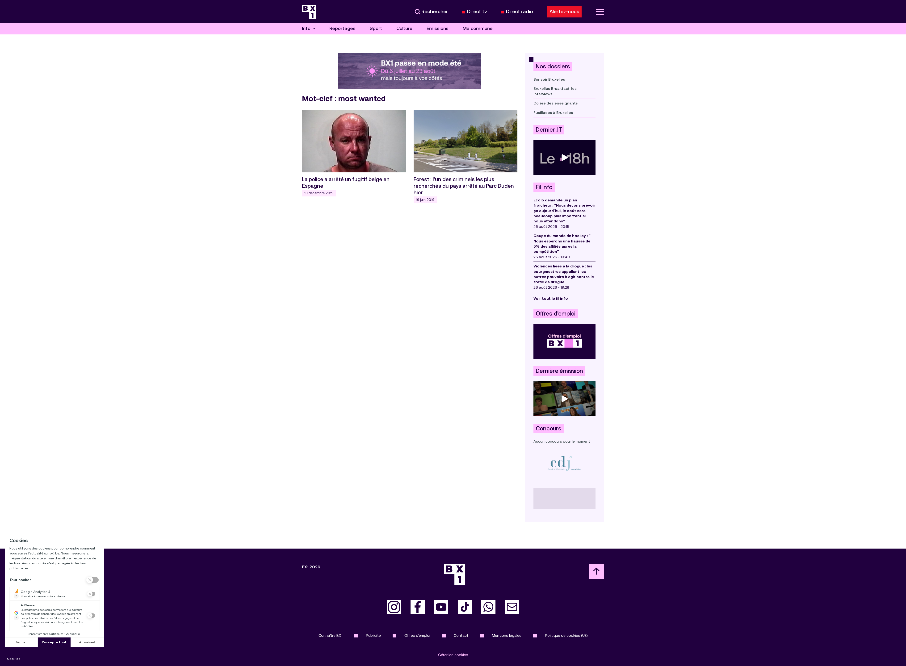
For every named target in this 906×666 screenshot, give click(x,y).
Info (306, 28)
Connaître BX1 (330, 635)
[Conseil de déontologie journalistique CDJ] (564, 463)
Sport (376, 28)
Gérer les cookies (453, 655)
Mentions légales (506, 635)
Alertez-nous (564, 11)
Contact (461, 635)
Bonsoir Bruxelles (549, 79)
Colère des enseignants (555, 103)
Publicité (373, 635)
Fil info (544, 187)
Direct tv (477, 11)
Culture (404, 28)
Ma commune (478, 28)
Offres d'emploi (417, 635)
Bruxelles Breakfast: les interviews (555, 91)
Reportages (342, 28)
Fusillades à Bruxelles (553, 112)
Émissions (438, 28)
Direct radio (519, 11)
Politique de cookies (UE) (566, 635)
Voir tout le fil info (550, 298)
